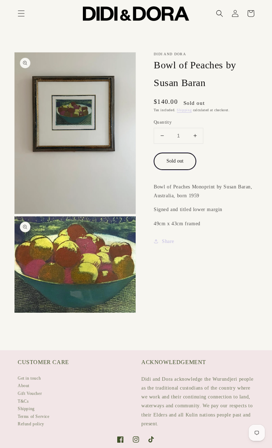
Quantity (163, 122)
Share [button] (168, 241)
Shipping (184, 110)
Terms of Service (34, 416)
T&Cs (23, 401)
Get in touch (29, 378)
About (23, 385)
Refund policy (31, 423)
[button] (21, 13)
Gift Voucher (30, 393)
